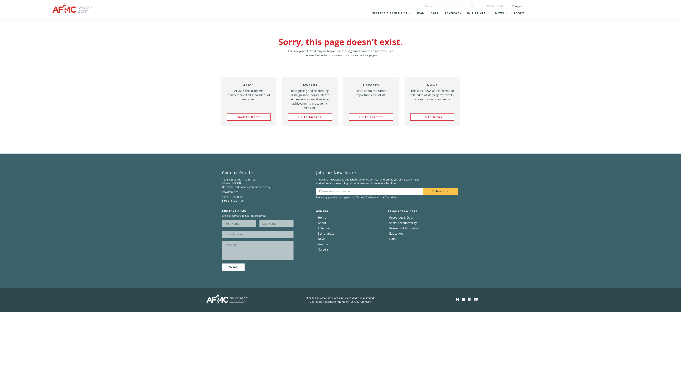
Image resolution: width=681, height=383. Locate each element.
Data (392, 239)
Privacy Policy (391, 197)
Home (322, 217)
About (322, 223)
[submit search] (472, 6)
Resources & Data (401, 217)
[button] (391, 13)
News (321, 239)
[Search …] (445, 6)
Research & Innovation (404, 228)
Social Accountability (403, 223)
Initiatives (324, 228)
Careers (323, 249)
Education (396, 233)
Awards (323, 244)
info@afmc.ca (230, 192)
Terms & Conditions (366, 197)
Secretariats (326, 233)
